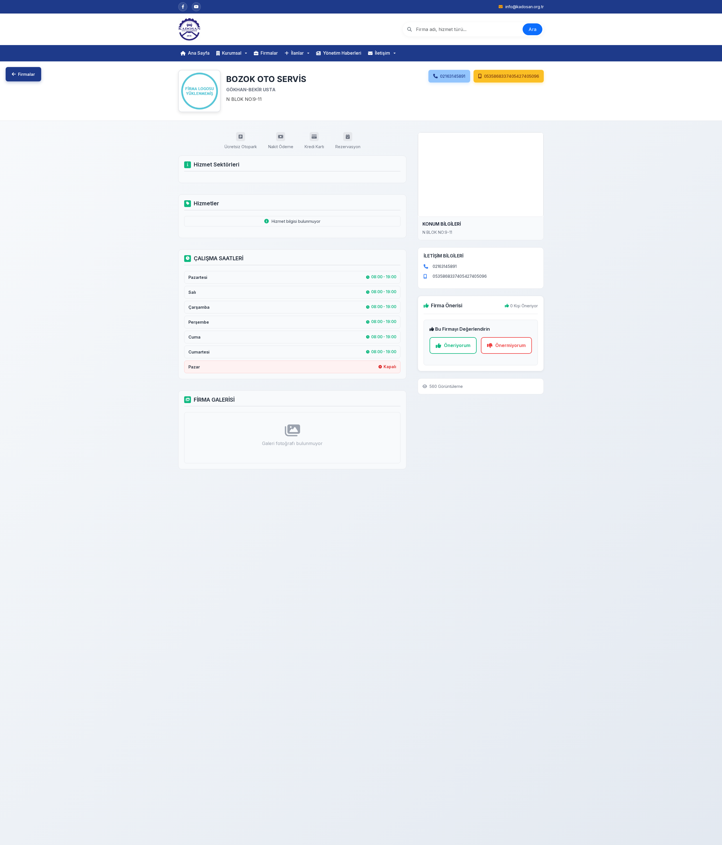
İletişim (382, 53)
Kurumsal (231, 53)
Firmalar (269, 53)
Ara (532, 29)
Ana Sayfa (199, 53)
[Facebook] (182, 6)
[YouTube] (196, 6)
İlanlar (297, 53)
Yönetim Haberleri (342, 53)
